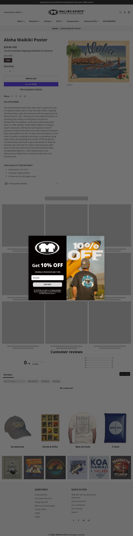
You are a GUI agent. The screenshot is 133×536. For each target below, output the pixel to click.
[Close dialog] (102, 238)
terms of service (56, 290)
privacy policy (43, 292)
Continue (47, 284)
